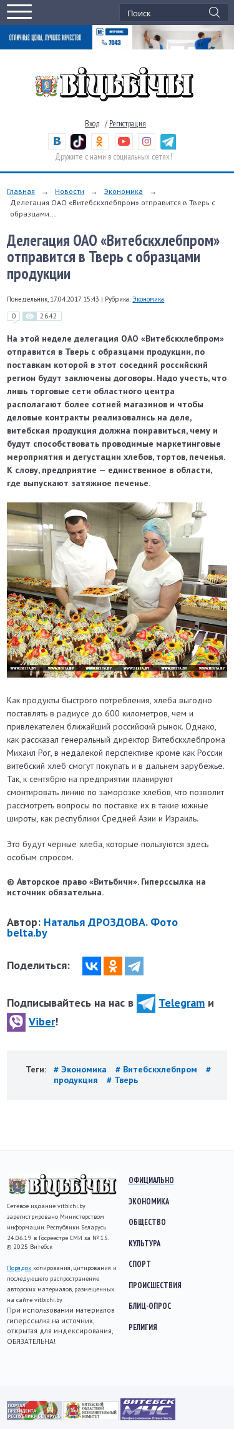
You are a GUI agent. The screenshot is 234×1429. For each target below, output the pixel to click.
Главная (21, 191)
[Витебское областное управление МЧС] (147, 1417)
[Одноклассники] (113, 966)
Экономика (123, 191)
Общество (147, 1222)
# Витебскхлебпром (157, 1069)
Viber (42, 1021)
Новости (69, 191)
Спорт (140, 1264)
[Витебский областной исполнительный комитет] (92, 1417)
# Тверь (122, 1080)
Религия (143, 1327)
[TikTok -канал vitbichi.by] (78, 146)
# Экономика (81, 1069)
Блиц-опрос (150, 1306)
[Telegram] (134, 966)
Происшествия (155, 1285)
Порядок (19, 1268)
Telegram (181, 1002)
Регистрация (127, 123)
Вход (92, 123)
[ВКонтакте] (91, 966)
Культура (144, 1243)
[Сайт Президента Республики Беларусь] (35, 1417)
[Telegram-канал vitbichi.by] (168, 146)
